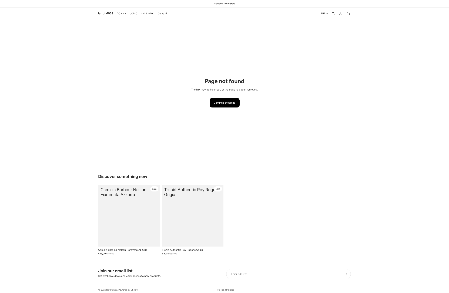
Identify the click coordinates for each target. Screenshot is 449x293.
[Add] (218, 241)
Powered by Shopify (128, 289)
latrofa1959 (111, 289)
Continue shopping (224, 102)
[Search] (333, 13)
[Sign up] (345, 274)
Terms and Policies (224, 289)
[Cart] (348, 13)
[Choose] (154, 241)
